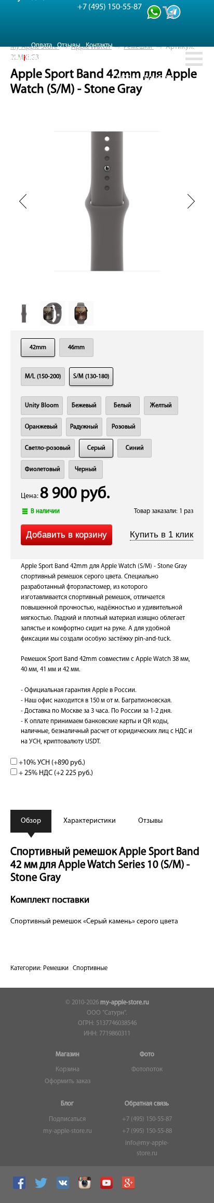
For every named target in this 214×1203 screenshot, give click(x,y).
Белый (122, 406)
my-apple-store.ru (124, 1003)
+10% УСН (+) (51, 763)
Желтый (161, 406)
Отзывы (69, 45)
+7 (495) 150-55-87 (147, 1119)
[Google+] (129, 1187)
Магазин (67, 1055)
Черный (86, 469)
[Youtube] (108, 1187)
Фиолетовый (42, 469)
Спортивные (90, 968)
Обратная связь (147, 1104)
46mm (76, 347)
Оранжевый (41, 427)
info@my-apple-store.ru (147, 1148)
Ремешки (56, 968)
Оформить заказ (67, 1081)
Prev (22, 201)
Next (191, 201)
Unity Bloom (42, 406)
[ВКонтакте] (64, 1187)
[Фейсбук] (20, 1187)
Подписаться (67, 1119)
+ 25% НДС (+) (55, 773)
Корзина (67, 1070)
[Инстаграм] (86, 1187)
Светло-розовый (48, 448)
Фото (147, 1055)
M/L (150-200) (43, 377)
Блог (67, 1104)
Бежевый (84, 406)
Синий (135, 448)
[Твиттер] (42, 1187)
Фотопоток (147, 1070)
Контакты (99, 45)
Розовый (124, 427)
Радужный (84, 427)
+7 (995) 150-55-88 (147, 1131)
